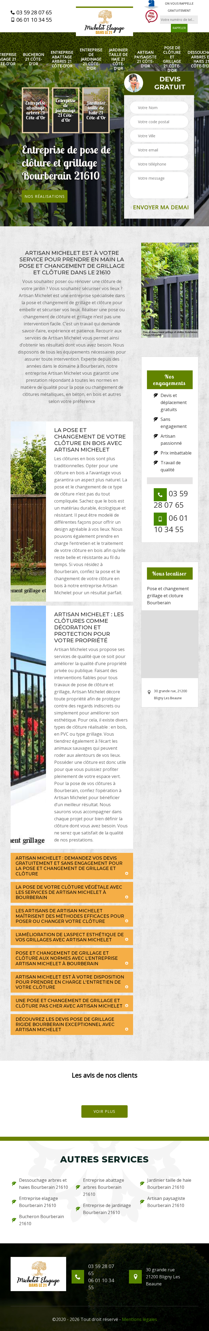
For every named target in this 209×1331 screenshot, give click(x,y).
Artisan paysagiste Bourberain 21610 (166, 1201)
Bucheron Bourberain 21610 (41, 1220)
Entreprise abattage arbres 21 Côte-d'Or (62, 59)
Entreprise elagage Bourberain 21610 (38, 1201)
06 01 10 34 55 (33, 19)
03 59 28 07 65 (33, 12)
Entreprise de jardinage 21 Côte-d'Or (91, 59)
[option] (35, 110)
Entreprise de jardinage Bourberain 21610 (107, 1208)
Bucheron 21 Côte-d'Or (33, 59)
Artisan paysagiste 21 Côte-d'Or (145, 59)
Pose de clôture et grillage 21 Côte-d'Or (172, 59)
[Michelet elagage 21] (104, 21)
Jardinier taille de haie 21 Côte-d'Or (118, 59)
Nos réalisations (44, 196)
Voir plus (104, 1111)
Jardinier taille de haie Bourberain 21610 (169, 1183)
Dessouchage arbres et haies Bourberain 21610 (43, 1183)
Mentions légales (139, 1319)
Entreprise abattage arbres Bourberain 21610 (103, 1187)
